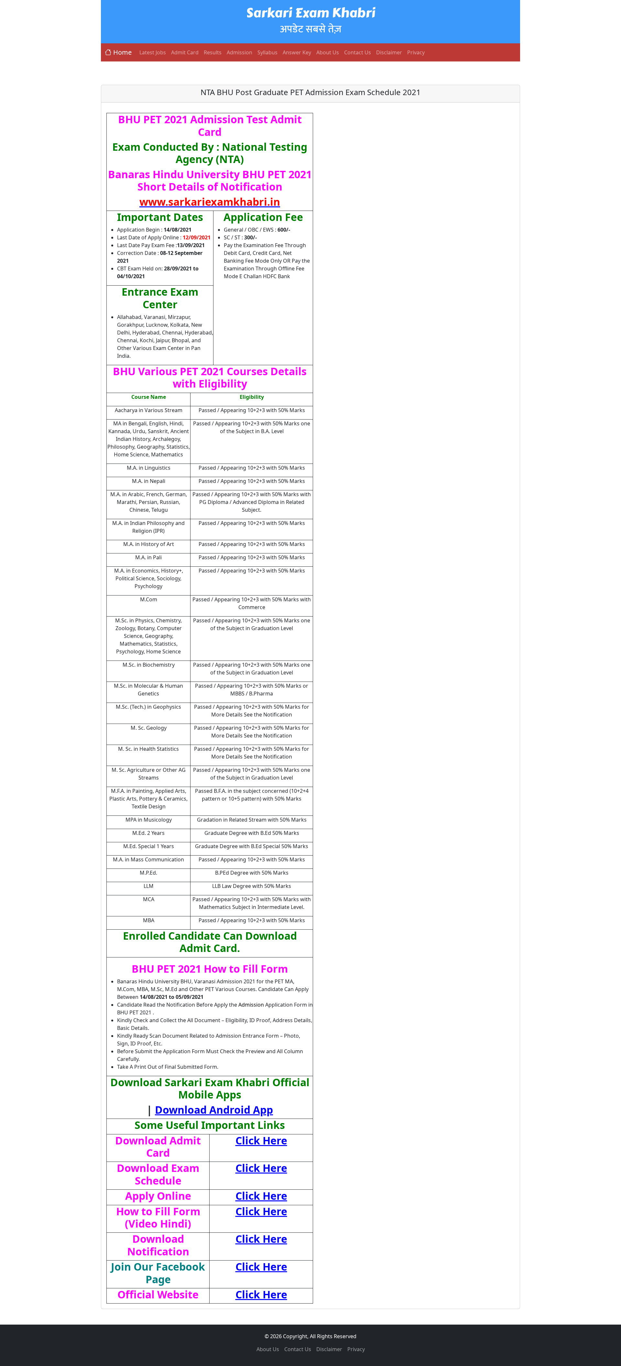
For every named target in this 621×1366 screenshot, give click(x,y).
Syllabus (267, 52)
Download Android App (214, 1110)
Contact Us (357, 52)
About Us (327, 52)
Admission (239, 52)
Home (122, 52)
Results (213, 52)
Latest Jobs (152, 52)
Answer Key (297, 52)
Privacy (416, 52)
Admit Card (185, 52)
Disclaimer (389, 52)
